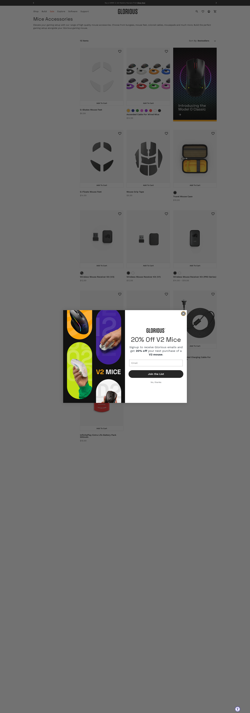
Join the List (156, 374)
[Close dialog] (183, 313)
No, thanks (156, 382)
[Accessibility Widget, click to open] (237, 709)
